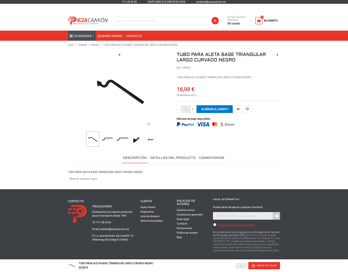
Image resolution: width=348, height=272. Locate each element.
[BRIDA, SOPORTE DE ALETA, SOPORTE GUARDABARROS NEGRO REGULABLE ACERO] (277, 55)
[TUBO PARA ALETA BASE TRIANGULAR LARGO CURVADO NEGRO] (148, 124)
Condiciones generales (190, 214)
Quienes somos (110, 36)
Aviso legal (183, 219)
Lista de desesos (150, 216)
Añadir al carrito (266, 265)
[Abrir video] (119, 55)
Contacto (134, 36)
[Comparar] (238, 109)
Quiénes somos (185, 210)
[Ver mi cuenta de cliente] (251, 20)
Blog (179, 237)
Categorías (82, 36)
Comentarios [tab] (211, 158)
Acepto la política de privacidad (236, 225)
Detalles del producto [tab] (173, 158)
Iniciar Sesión (148, 207)
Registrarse (147, 211)
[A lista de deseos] (247, 109)
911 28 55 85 (103, 222)
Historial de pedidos (151, 220)
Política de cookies (187, 232)
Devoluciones (184, 228)
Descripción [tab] (135, 158)
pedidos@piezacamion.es (114, 229)
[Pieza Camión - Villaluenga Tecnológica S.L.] (88, 21)
